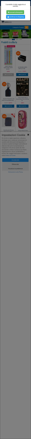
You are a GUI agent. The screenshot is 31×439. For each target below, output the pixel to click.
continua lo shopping (16, 17)
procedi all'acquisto (16, 12)
